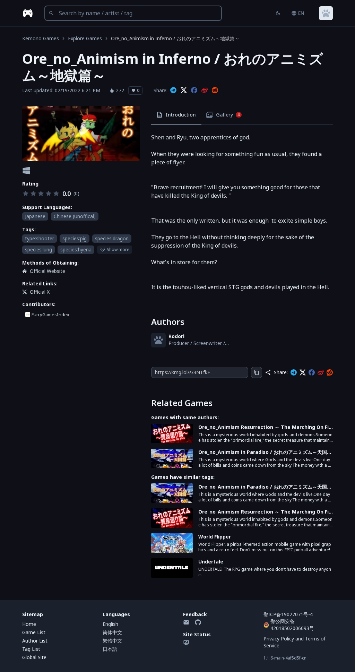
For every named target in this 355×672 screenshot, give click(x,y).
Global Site (34, 657)
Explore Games (85, 38)
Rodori (176, 336)
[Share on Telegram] (173, 90)
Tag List (31, 649)
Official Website (47, 271)
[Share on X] (184, 90)
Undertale (210, 561)
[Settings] (326, 13)
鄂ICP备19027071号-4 (288, 614)
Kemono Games (40, 38)
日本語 (110, 649)
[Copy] (256, 372)
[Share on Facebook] (194, 90)
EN (301, 13)
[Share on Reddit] (215, 90)
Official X (40, 291)
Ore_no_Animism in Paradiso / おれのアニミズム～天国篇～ (265, 452)
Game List (33, 632)
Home (29, 624)
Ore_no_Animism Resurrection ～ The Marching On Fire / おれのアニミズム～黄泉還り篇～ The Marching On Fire (264, 427)
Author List (34, 640)
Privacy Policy (278, 638)
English (110, 624)
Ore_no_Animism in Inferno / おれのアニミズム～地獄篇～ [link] (175, 38)
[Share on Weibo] (204, 90)
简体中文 (112, 632)
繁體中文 (112, 640)
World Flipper (214, 536)
